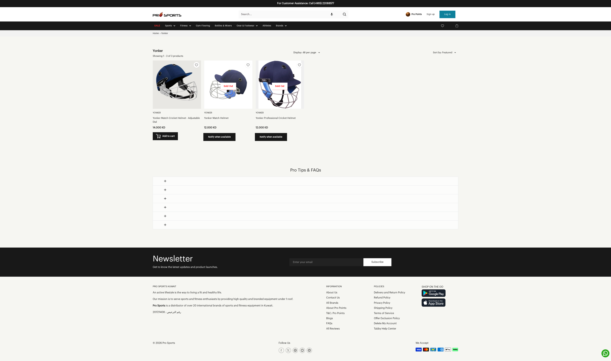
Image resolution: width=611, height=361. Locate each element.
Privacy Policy (382, 303)
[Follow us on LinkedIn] (309, 350)
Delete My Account (385, 323)
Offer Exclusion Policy (387, 318)
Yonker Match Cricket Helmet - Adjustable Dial (176, 120)
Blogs (329, 318)
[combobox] (290, 14)
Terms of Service (384, 313)
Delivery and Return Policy (389, 292)
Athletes (267, 26)
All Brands (332, 303)
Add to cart (168, 136)
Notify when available (219, 137)
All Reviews (333, 328)
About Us (331, 292)
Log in (447, 14)
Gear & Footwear (245, 26)
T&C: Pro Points (335, 313)
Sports (168, 26)
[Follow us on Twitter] (288, 350)
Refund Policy (382, 297)
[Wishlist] (442, 25)
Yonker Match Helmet (216, 118)
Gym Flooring (203, 26)
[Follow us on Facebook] (281, 350)
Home (156, 33)
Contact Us (333, 297)
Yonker (164, 33)
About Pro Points (336, 308)
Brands (279, 26)
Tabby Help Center (385, 328)
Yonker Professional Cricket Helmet (276, 118)
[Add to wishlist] (196, 65)
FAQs (329, 323)
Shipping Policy (383, 308)
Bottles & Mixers (223, 26)
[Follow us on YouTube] (302, 350)
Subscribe (377, 262)
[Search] (344, 14)
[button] (332, 14)
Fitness (184, 26)
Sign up (431, 14)
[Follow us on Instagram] (295, 350)
